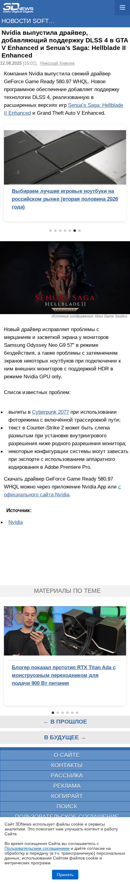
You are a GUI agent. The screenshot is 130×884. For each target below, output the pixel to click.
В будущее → (65, 737)
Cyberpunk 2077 (50, 412)
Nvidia (15, 522)
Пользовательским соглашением (37, 848)
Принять (65, 874)
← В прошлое (65, 721)
